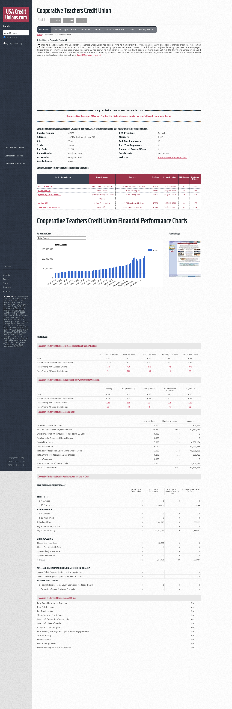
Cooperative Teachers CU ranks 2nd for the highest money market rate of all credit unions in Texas (119, 116)
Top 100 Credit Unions (14, 147)
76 (170, 407)
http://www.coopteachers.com (172, 157)
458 (149, 366)
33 (108, 407)
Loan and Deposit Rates (64, 29)
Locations (85, 29)
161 (190, 402)
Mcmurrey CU (44, 190)
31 (149, 402)
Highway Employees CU (49, 207)
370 (190, 366)
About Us (6, 275)
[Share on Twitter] (66, 20)
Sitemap (6, 291)
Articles (8, 266)
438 (128, 366)
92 (170, 366)
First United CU (45, 186)
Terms (5, 283)
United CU (43, 203)
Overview (44, 29)
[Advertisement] (119, 81)
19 (170, 371)
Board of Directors (115, 29)
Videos (98, 29)
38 (129, 407)
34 (108, 371)
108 (128, 402)
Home (39, 34)
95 (190, 371)
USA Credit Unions (16, 14)
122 (108, 402)
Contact (6, 279)
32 (190, 407)
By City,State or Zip (14, 43)
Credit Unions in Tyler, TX (89, 54)
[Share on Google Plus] (80, 20)
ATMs (131, 29)
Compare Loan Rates (14, 155)
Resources (7, 287)
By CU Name (11, 37)
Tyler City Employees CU (49, 194)
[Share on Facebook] (53, 20)
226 (169, 402)
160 (108, 366)
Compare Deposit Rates (15, 163)
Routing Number (146, 29)
